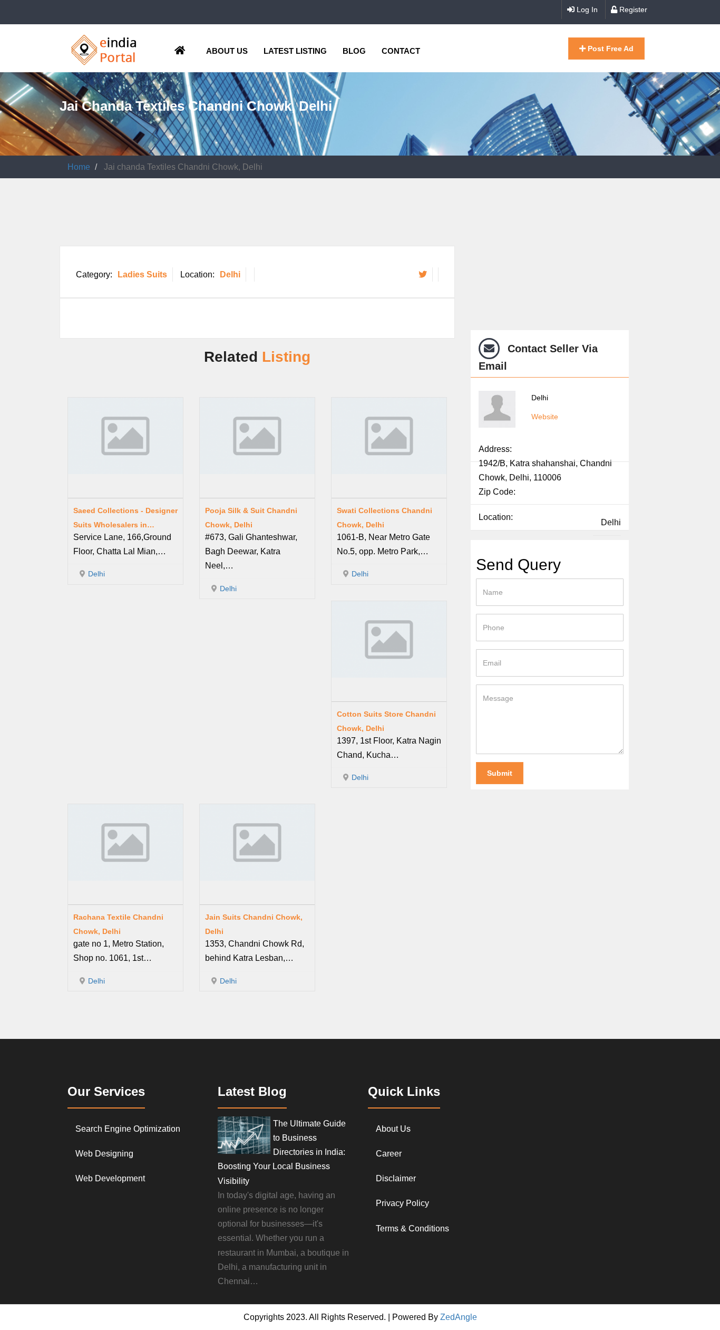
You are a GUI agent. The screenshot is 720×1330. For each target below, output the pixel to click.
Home (78, 166)
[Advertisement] (251, 218)
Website (544, 416)
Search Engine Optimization (127, 1128)
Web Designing (104, 1153)
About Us (227, 50)
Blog (354, 50)
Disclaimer (396, 1178)
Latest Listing (295, 50)
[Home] (103, 48)
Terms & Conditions (412, 1228)
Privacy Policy (402, 1203)
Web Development (110, 1178)
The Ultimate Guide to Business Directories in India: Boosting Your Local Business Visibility (282, 1152)
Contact (401, 50)
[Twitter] (423, 274)
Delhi (230, 274)
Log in (586, 9)
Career (389, 1153)
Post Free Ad (610, 48)
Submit (499, 773)
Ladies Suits (142, 274)
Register (632, 9)
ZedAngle (457, 1317)
